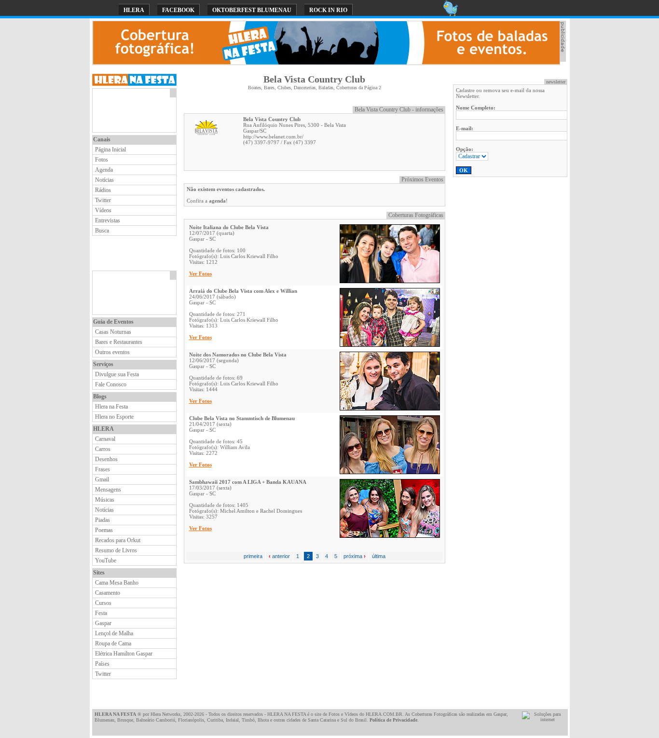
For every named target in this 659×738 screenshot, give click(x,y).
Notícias (104, 180)
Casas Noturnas (113, 331)
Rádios (103, 190)
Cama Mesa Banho (116, 582)
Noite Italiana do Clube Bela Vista (229, 227)
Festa (101, 613)
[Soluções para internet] (543, 719)
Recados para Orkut (117, 540)
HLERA (134, 10)
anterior (279, 556)
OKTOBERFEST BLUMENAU (251, 10)
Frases (102, 469)
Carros (102, 449)
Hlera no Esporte (114, 416)
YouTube (105, 560)
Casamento (107, 592)
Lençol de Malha (114, 633)
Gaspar (103, 623)
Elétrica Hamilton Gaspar (123, 653)
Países (102, 663)
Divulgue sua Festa (117, 374)
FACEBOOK (178, 10)
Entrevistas (107, 220)
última (378, 556)
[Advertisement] (131, 110)
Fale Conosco (110, 384)
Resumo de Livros (116, 550)
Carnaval (105, 439)
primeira (253, 556)
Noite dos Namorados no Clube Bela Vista (238, 354)
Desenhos (106, 459)
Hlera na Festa (111, 406)
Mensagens (108, 489)
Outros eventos (112, 352)
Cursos (103, 603)
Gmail (102, 479)
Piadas (102, 520)
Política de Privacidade (393, 720)
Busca (102, 230)
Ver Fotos (200, 273)
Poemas (104, 530)
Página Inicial (110, 149)
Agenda (104, 169)
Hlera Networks (165, 714)
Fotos (101, 159)
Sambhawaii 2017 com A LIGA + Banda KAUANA (247, 482)
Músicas (104, 499)
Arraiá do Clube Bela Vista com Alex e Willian (243, 291)
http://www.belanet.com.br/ (273, 136)
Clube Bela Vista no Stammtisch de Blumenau (242, 418)
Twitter (103, 200)
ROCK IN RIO (328, 10)
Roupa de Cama (113, 643)
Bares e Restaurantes (118, 342)
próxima (354, 556)
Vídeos (103, 210)
